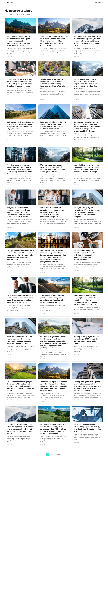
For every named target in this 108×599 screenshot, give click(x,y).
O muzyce (9, 2)
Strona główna (99, 2)
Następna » (58, 454)
